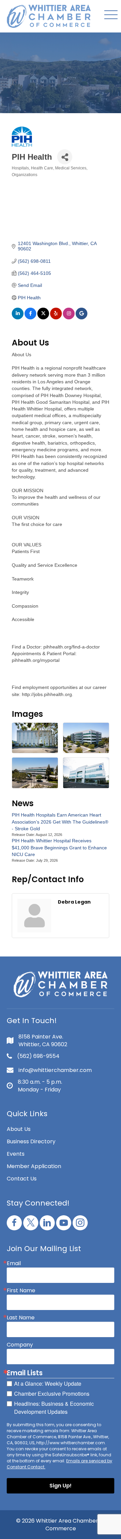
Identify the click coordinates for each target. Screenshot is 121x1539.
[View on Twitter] (43, 317)
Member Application (34, 1166)
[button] (109, 15)
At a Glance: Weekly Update (47, 1383)
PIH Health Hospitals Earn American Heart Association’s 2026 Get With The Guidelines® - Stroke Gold (60, 821)
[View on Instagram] (69, 317)
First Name (21, 1290)
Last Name (21, 1317)
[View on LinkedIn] (18, 317)
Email (14, 1263)
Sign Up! (60, 1485)
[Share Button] (64, 156)
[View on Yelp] (56, 317)
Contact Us (22, 1178)
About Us (19, 1129)
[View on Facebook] (30, 317)
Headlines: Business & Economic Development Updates (54, 1407)
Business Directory (31, 1141)
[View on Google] (81, 317)
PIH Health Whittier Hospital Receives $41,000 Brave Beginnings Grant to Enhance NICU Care (59, 847)
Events (16, 1154)
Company (20, 1345)
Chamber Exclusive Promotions (51, 1393)
